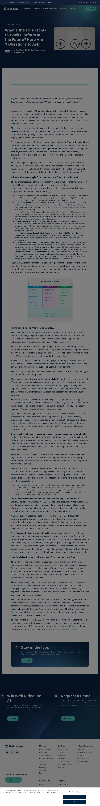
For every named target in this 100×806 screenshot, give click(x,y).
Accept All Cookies (74, 802)
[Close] (97, 796)
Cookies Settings (74, 792)
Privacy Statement (51, 792)
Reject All (74, 797)
